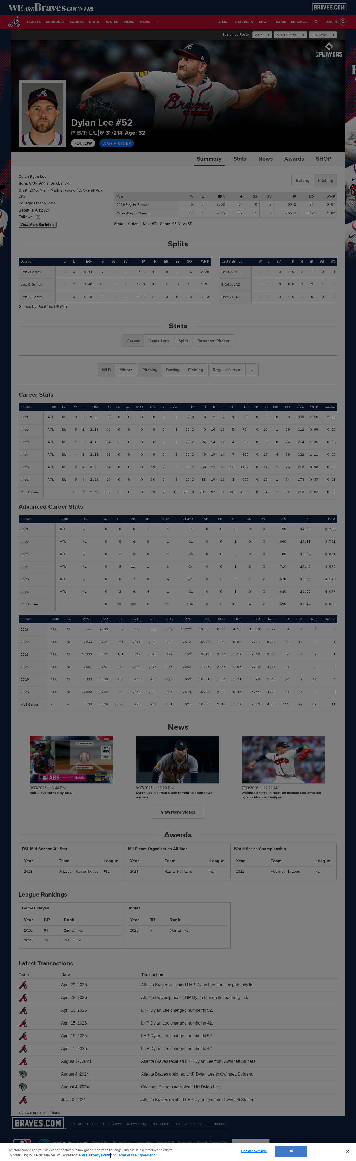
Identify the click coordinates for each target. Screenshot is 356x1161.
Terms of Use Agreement (136, 1155)
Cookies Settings (254, 1151)
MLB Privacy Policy (95, 1155)
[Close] (347, 1151)
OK (291, 1151)
